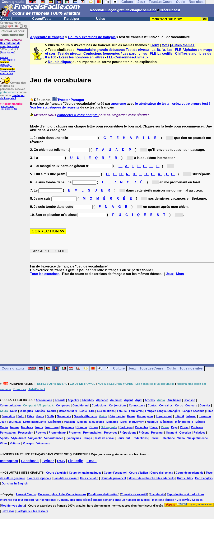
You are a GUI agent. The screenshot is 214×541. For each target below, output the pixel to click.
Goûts (50, 416)
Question (185, 432)
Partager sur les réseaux (32, 511)
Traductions (140, 438)
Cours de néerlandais (189, 472)
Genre (40, 416)
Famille (122, 410)
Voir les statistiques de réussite (54, 107)
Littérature (54, 421)
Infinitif (179, 416)
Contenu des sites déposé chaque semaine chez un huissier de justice (104, 499)
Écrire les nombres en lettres (81, 57)
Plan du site (6, 67)
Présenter (157, 432)
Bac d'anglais (204, 478)
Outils (171, 368)
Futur (21, 416)
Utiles (100, 18)
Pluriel (184, 427)
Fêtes (30, 416)
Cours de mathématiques (85, 472)
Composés (63, 405)
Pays (174, 427)
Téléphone (168, 438)
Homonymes (145, 416)
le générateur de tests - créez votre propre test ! (172, 103)
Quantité (171, 432)
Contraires (166, 405)
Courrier (205, 405)
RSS (61, 461)
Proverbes (110, 432)
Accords (60, 400)
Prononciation (92, 432)
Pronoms (75, 432)
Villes (3, 443)
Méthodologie (184, 421)
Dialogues (26, 410)
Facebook (30, 461)
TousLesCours (151, 368)
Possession (25, 432)
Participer (71, 18)
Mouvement (136, 421)
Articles (150, 400)
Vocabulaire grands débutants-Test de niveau (113, 50)
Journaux (15, 421)
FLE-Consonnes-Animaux (127, 57)
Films (209, 410)
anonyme (118, 103)
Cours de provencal (113, 478)
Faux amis (136, 410)
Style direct (18, 438)
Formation (8, 416)
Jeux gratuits (7, 106)
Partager (77, 100)
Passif (154, 427)
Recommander (7, 69)
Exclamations (106, 410)
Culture (119, 368)
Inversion (205, 416)
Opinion (81, 427)
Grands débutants (85, 416)
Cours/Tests (41, 18)
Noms (39, 427)
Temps (87, 438)
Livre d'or (5, 64)
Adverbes (88, 400)
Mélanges (166, 421)
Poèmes (41, 432)
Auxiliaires (174, 400)
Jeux (155, 45)
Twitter (48, 461)
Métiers (200, 421)
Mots (165, 45)
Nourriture (52, 427)
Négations (67, 427)
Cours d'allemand (161, 472)
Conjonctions (117, 405)
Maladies (112, 421)
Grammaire (64, 416)
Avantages (7, 52)
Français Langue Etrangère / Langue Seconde (174, 410)
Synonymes (73, 438)
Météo (4, 427)
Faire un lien (6, 73)
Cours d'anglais (56, 472)
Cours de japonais (39, 478)
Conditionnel (81, 405)
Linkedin (75, 461)
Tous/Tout (123, 438)
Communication (10, 405)
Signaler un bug (8, 71)
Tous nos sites (191, 368)
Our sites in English (15, 483)
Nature (14, 427)
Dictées (40, 410)
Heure (131, 416)
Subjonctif (35, 438)
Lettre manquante (34, 421)
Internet (191, 416)
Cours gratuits (13, 368)
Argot (138, 400)
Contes (152, 405)
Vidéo (181, 438)
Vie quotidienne (197, 438)
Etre (91, 410)
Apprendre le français (47, 37)
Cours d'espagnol (115, 472)
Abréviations (44, 400)
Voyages (28, 443)
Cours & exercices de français (92, 37)
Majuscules (96, 421)
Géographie (117, 416)
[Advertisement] (122, 316)
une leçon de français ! (12, 97)
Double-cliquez (60, 62)
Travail (154, 438)
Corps (179, 405)
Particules (141, 427)
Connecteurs (137, 405)
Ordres (93, 427)
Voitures (15, 443)
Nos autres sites (9, 109)
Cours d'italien (138, 472)
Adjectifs (73, 400)
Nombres (27, 427)
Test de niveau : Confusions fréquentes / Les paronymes (102, 53)
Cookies (197, 499)
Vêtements (43, 443)
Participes (126, 427)
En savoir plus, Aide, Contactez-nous (62, 494)
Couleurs (191, 405)
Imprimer (4, 62)
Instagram (9, 461)
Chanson (189, 400)
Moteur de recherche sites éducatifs (152, 478)
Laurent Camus (26, 494)
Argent (128, 400)
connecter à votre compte (77, 115)
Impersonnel (164, 416)
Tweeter (63, 100)
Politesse (197, 427)
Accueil (6, 18)
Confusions (99, 405)
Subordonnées (53, 438)
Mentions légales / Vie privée (171, 499)
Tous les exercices (45, 274)
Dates (13, 410)
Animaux (116, 400)
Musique (152, 421)
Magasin (69, 421)
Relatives (199, 432)
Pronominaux (57, 432)
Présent (144, 432)
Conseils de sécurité (134, 494)
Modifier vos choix (13, 505)
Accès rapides (7, 60)
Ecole (83, 410)
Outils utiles (185, 478)
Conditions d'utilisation (103, 494)
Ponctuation (8, 432)
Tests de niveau (104, 438)
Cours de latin (89, 478)
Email (92, 461)
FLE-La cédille (161, 53)
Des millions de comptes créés (11, 43)
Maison (82, 421)
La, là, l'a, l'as (162, 50)
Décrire (51, 410)
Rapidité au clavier (66, 478)
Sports (4, 438)
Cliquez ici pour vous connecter (12, 32)
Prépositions (128, 432)
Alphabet (102, 400)
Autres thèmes (182, 45)
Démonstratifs (68, 410)
